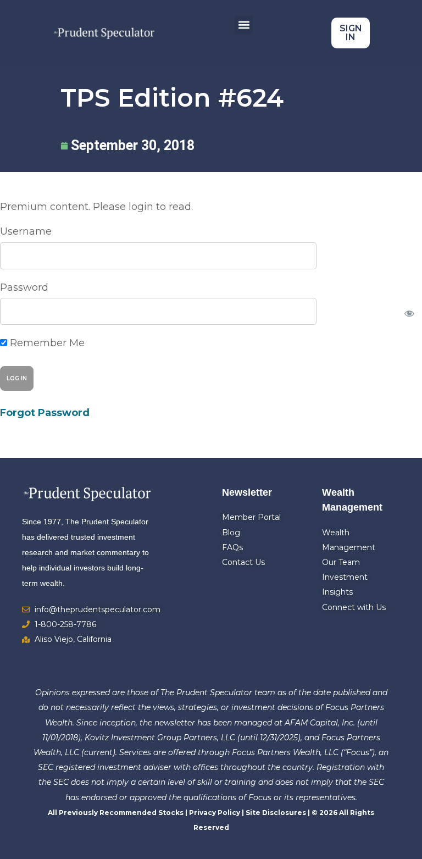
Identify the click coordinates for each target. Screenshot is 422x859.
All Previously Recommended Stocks (116, 812)
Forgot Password (45, 413)
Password (24, 287)
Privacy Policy (214, 812)
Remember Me (46, 343)
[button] (244, 25)
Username (26, 231)
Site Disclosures (276, 812)
